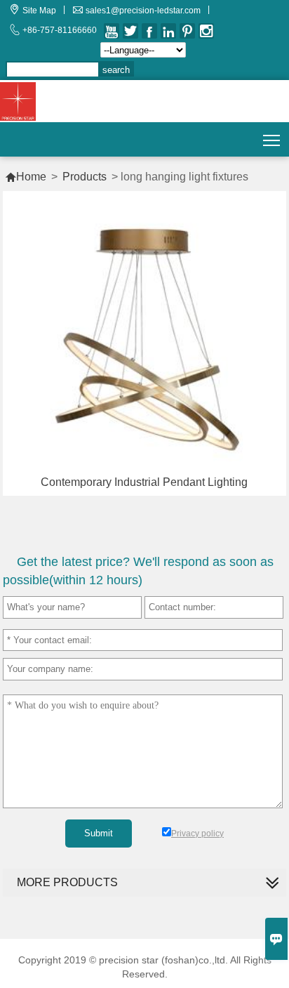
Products (84, 177)
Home (25, 177)
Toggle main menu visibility (272, 139)
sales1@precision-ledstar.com (143, 10)
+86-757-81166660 (59, 30)
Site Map (39, 10)
